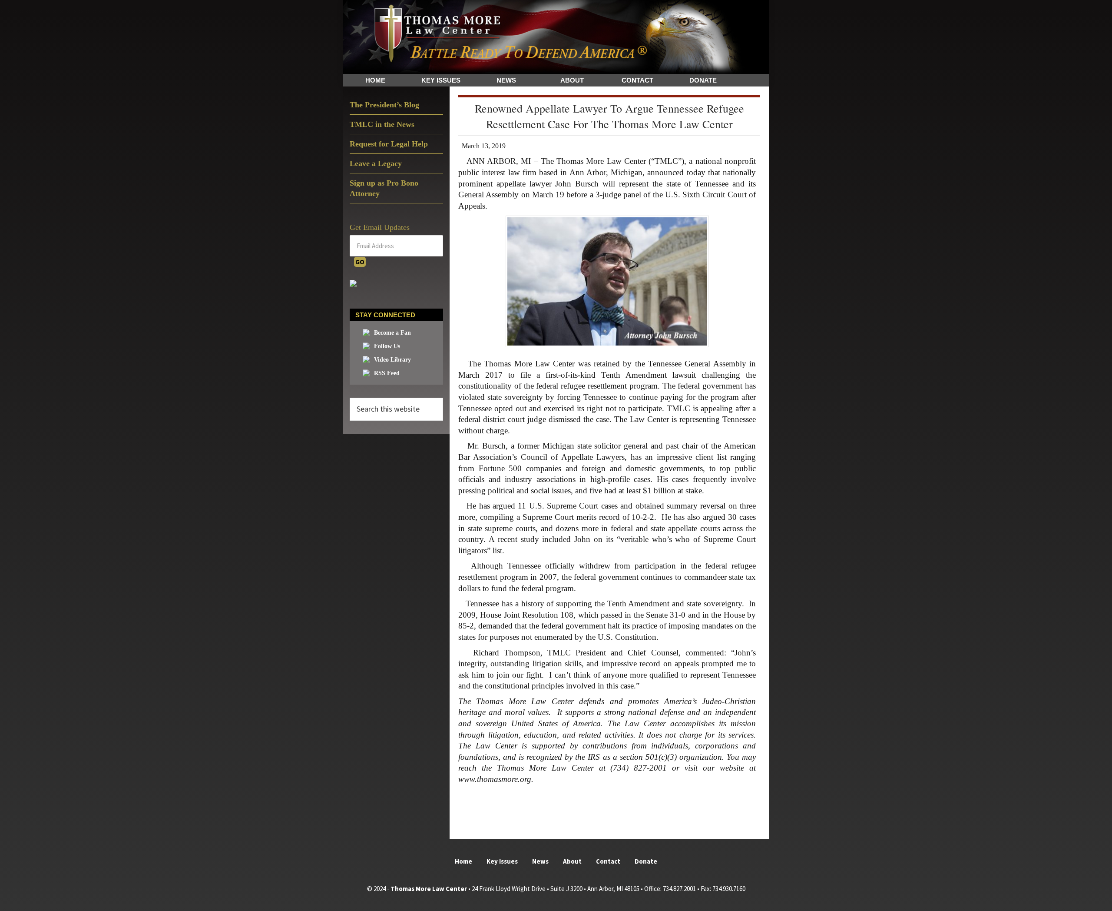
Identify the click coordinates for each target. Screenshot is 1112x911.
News (540, 861)
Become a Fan (392, 332)
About (572, 861)
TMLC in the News (382, 124)
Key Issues (502, 861)
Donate (646, 861)
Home (463, 861)
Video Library (392, 359)
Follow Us (387, 346)
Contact (608, 861)
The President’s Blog (384, 104)
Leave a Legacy (376, 163)
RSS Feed (387, 373)
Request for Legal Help (389, 144)
